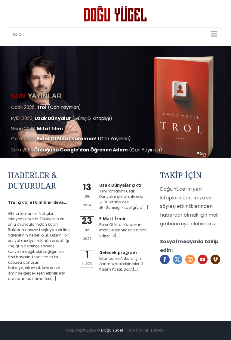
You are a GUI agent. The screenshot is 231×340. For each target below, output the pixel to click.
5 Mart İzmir (112, 218)
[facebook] (165, 259)
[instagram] (190, 259)
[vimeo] (215, 259)
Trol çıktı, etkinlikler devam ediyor (45, 202)
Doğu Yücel (112, 330)
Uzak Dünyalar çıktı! (121, 185)
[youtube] (203, 259)
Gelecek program (118, 252)
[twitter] (177, 259)
